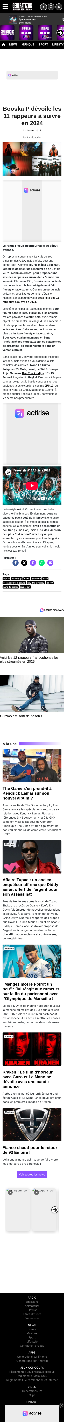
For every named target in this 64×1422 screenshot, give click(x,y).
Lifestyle (32, 1341)
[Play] (4, 30)
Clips (32, 1395)
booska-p (17, 578)
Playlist (32, 1310)
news (27, 578)
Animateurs (32, 1305)
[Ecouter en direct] (43, 6)
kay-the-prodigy (35, 582)
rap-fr (6, 578)
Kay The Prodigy (33, 373)
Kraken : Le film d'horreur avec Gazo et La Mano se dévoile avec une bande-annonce (28, 1079)
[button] (18, 1209)
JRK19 (49, 385)
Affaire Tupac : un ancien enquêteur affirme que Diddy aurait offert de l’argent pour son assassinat (30, 886)
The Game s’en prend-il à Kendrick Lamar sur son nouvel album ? (27, 793)
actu (45, 578)
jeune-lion (25, 587)
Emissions (32, 1301)
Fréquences (32, 1318)
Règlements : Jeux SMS (32, 1376)
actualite (36, 578)
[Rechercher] (51, 6)
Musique (28, 44)
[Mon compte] (58, 6)
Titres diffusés (32, 1314)
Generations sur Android (32, 1360)
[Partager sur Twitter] (23, 564)
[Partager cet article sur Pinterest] (32, 564)
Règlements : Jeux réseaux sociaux (32, 1371)
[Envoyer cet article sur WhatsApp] (41, 564)
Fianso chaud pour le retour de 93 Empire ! (30, 1150)
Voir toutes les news (32, 1174)
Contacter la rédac (32, 1345)
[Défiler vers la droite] (54, 1209)
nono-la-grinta (10, 587)
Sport (43, 44)
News (13, 44)
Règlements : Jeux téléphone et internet (32, 1380)
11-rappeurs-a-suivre (14, 582)
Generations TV (32, 1391)
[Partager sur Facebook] (15, 564)
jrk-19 (50, 582)
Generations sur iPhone (32, 1356)
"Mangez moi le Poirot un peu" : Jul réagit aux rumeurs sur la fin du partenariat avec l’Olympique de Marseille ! (31, 991)
